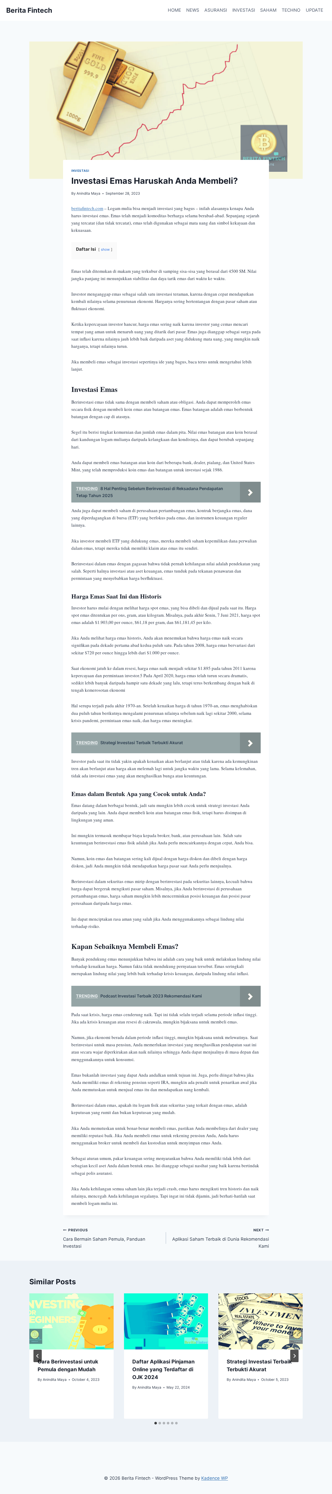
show (105, 249)
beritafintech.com (87, 208)
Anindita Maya (88, 193)
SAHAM (268, 10)
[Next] (294, 1356)
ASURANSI (215, 10)
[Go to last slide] (37, 1356)
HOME (174, 10)
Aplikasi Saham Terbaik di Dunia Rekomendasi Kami (220, 1238)
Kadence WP (214, 1478)
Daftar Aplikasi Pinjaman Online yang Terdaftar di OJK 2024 (163, 1369)
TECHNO (291, 10)
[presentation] (71, 1321)
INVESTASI (243, 10)
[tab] (155, 1423)
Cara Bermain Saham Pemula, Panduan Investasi (104, 1238)
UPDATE (314, 10)
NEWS (192, 10)
